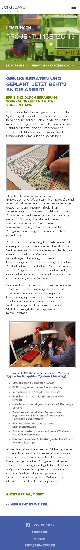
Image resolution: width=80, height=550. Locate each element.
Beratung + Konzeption (50, 66)
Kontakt (40, 539)
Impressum (40, 532)
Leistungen (15, 66)
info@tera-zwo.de (40, 545)
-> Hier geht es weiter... (27, 504)
